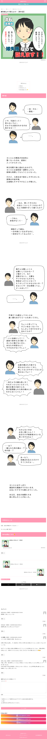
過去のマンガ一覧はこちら (23, 4)
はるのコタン (23, 1)
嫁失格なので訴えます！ (6, 579)
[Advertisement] (23, 71)
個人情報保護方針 (39, 735)
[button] (23, 584)
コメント (3, 681)
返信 (44, 621)
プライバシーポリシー (23, 735)
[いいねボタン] (2, 553)
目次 (22, 83)
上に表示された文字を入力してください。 (11, 702)
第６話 (21, 85)
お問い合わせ (8, 735)
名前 (2, 694)
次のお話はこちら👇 (24, 89)
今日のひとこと (23, 87)
